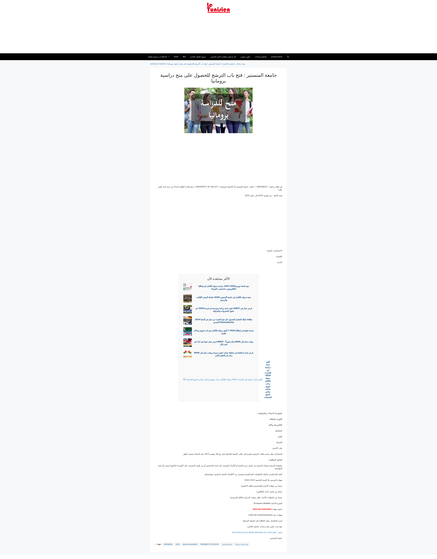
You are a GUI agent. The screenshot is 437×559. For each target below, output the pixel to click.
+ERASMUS (168, 544)
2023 (178, 544)
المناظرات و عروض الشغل (157, 57)
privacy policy (276, 57)
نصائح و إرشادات (261, 57)
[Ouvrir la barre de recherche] (288, 56)
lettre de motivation (262, 509)
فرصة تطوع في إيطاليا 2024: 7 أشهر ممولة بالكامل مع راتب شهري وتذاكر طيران (223, 331)
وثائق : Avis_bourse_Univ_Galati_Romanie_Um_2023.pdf (257, 532)
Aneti (176, 57)
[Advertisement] (218, 34)
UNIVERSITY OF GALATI (210, 544)
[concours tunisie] (218, 7)
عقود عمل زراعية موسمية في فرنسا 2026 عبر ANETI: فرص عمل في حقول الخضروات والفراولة (223, 309)
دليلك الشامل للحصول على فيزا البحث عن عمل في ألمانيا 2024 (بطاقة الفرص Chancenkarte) (223, 320)
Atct (184, 57)
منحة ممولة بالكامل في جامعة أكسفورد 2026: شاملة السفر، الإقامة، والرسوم (223, 298)
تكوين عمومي (245, 57)
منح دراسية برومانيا (241, 544)
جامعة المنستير (227, 544)
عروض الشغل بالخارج (198, 57)
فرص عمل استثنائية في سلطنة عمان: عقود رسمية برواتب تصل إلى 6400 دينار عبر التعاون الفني (223, 354)
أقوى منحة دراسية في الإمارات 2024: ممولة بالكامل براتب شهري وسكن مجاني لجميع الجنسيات (268, 379)
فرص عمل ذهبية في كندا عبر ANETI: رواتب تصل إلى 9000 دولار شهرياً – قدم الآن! (223, 343)
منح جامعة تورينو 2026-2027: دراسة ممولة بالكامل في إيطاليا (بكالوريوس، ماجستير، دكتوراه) (223, 287)
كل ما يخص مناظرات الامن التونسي (223, 57)
